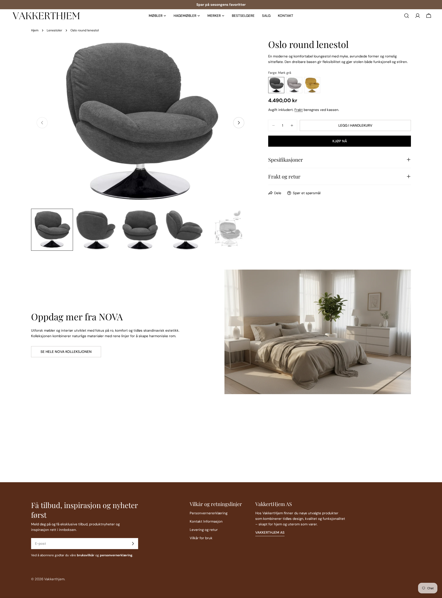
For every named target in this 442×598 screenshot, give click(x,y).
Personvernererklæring (208, 513)
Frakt (298, 109)
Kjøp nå (339, 141)
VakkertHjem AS (270, 532)
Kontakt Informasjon (206, 521)
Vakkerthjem (54, 579)
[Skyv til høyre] (238, 122)
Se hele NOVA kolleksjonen (66, 351)
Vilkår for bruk (201, 538)
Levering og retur (204, 529)
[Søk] (406, 15)
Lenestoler (54, 30)
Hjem (34, 30)
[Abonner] (133, 543)
